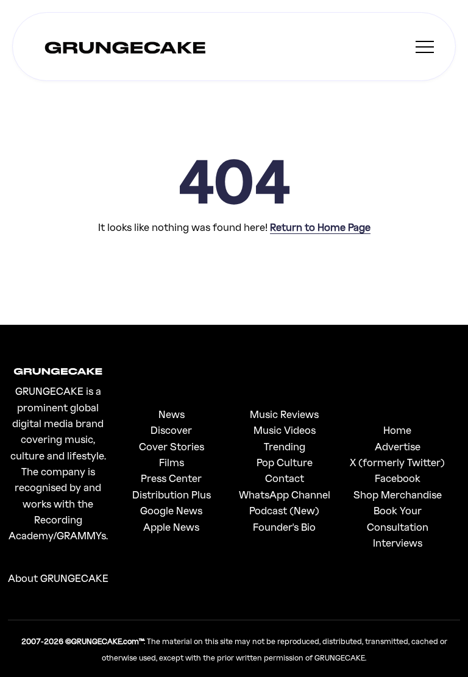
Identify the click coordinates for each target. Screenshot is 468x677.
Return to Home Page (320, 227)
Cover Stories (171, 446)
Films (171, 462)
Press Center (171, 478)
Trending (284, 446)
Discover (171, 430)
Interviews (397, 542)
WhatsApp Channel (284, 494)
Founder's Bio (284, 526)
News (171, 414)
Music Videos (285, 430)
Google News (171, 510)
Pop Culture (285, 462)
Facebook (397, 478)
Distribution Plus (171, 494)
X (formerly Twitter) (397, 462)
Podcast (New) (284, 510)
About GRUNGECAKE (58, 578)
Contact (284, 478)
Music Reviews (284, 414)
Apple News (171, 526)
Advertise (397, 446)
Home (397, 430)
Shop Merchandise (397, 494)
